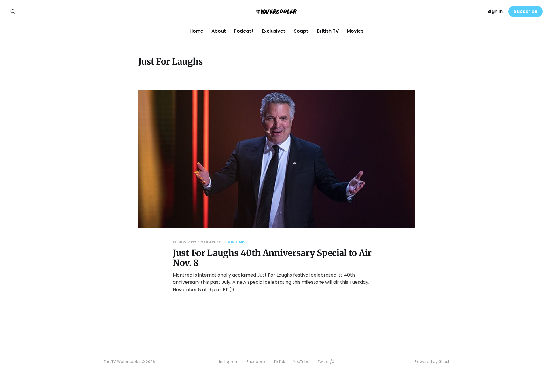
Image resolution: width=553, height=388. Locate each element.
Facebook (256, 361)
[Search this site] (13, 11)
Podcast (244, 31)
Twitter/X (326, 361)
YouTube (301, 361)
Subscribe (525, 11)
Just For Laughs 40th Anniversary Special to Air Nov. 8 (272, 257)
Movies (355, 31)
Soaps (301, 31)
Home (196, 31)
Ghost (443, 361)
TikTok (279, 361)
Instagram (228, 361)
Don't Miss (237, 242)
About (218, 31)
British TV (328, 31)
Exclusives (274, 31)
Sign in (495, 11)
